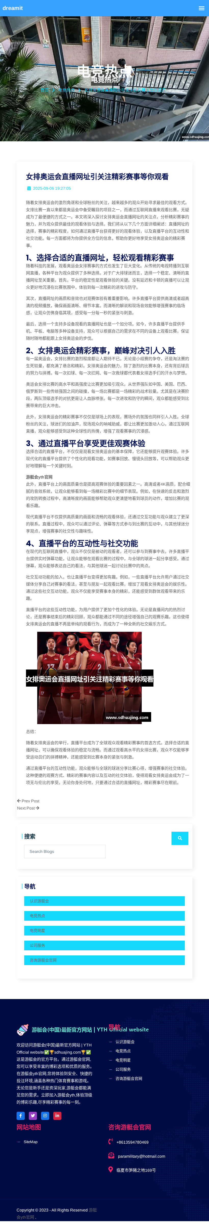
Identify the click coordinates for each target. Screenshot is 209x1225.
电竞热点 (37, 916)
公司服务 (37, 945)
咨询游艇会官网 (43, 960)
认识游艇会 (39, 901)
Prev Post (30, 801)
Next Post (26, 808)
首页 (45, 90)
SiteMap (30, 1142)
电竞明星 (37, 930)
